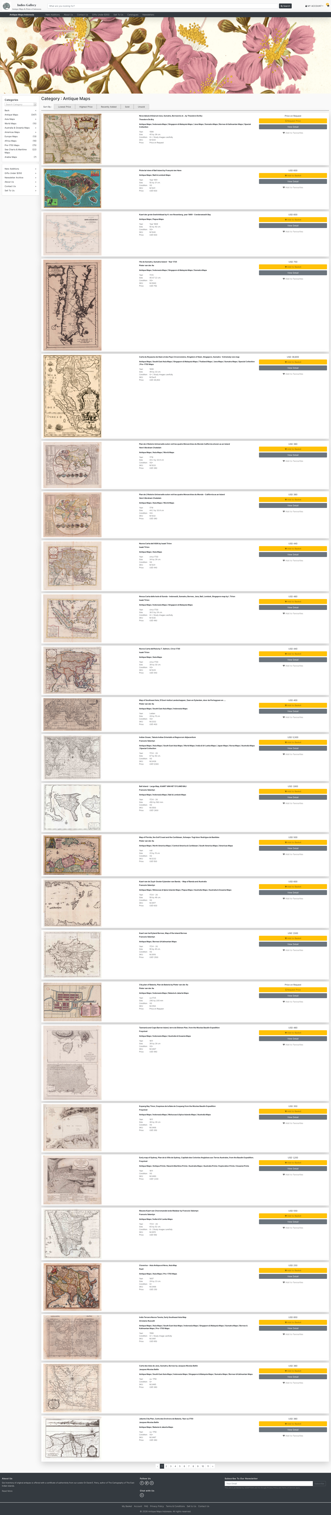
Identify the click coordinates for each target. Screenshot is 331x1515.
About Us (68, 14)
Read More (7, 1491)
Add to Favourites (294, 132)
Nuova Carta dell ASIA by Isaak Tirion (155, 543)
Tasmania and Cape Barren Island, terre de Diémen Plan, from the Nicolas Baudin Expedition (179, 1027)
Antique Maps (145, 124)
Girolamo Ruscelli (147, 1321)
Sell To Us (118, 14)
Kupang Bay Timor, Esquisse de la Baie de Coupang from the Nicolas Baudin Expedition (177, 1106)
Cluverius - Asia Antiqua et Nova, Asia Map (158, 1265)
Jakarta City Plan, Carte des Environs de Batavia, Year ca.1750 (166, 1419)
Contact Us (82, 14)
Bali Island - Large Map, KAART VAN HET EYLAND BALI (163, 786)
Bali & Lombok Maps (162, 175)
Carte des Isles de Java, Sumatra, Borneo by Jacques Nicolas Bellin (168, 1366)
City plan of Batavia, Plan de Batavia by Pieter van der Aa (163, 985)
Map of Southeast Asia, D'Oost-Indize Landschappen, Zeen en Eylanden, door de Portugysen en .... (182, 700)
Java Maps (199, 124)
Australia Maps (248, 745)
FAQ (146, 1506)
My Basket (127, 1506)
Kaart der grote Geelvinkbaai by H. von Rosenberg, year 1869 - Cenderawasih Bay (175, 214)
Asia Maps (157, 452)
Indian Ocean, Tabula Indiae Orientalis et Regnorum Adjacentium (167, 737)
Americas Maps (226, 846)
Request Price (294, 121)
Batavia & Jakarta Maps (178, 993)
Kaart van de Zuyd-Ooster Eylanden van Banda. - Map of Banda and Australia (173, 881)
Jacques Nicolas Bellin (149, 1369)
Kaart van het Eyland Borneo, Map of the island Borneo (163, 933)
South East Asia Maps (162, 361)
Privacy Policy (272, 1488)
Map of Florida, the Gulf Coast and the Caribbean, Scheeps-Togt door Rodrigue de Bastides (179, 837)
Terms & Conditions (175, 1506)
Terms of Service (288, 1488)
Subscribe (319, 1483)
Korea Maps (235, 745)
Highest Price (85, 106)
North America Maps (162, 846)
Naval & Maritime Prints (177, 1166)
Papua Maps (158, 219)
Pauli (141, 1269)
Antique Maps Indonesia (22, 14)
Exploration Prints (227, 1166)
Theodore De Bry (146, 119)
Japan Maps (222, 745)
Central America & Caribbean (185, 846)
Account (138, 1506)
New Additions (53, 14)
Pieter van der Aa (146, 265)
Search (286, 6)
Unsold (141, 106)
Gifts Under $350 (100, 14)
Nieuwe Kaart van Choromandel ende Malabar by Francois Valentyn (168, 1211)
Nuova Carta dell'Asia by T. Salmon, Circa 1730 (159, 649)
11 (208, 1466)
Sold (127, 106)
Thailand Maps (205, 361)
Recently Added (108, 106)
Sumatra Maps (211, 124)
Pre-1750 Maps (147, 364)
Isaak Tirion (144, 547)
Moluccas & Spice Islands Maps (166, 890)
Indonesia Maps (160, 124)
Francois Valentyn (147, 741)
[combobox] (20, 104)
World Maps (168, 452)
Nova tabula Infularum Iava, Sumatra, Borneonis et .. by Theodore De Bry (170, 116)
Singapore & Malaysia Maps (180, 124)
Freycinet (143, 1031)
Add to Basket (294, 175)
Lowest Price (64, 106)
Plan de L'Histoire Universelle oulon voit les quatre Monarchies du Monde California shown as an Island (184, 444)
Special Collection (247, 361)
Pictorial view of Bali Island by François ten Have (160, 170)
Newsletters (148, 14)
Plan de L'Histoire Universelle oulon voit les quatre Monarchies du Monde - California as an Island (182, 494)
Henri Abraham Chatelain (150, 447)
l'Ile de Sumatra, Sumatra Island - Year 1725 (158, 262)
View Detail (293, 127)
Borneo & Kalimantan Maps (231, 124)
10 (203, 1466)
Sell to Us (191, 1506)
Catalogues (132, 14)
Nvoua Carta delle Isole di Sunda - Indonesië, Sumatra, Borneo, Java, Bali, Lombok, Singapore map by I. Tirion (187, 596)
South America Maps (208, 846)
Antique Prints (159, 1166)
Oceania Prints (242, 1166)
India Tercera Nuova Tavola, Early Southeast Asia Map (162, 1317)
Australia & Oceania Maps (220, 890)
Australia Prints (210, 1166)
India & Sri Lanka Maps (206, 745)
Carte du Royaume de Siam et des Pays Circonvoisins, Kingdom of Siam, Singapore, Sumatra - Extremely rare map (189, 357)
